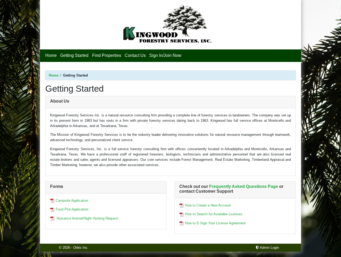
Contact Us (135, 55)
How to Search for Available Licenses (213, 214)
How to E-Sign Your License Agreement (215, 223)
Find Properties (106, 55)
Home (51, 55)
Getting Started (74, 55)
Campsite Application (72, 201)
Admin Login (269, 248)
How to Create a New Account (208, 205)
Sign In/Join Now (165, 55)
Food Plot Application (72, 209)
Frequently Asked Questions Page (243, 186)
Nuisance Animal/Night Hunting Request (87, 218)
